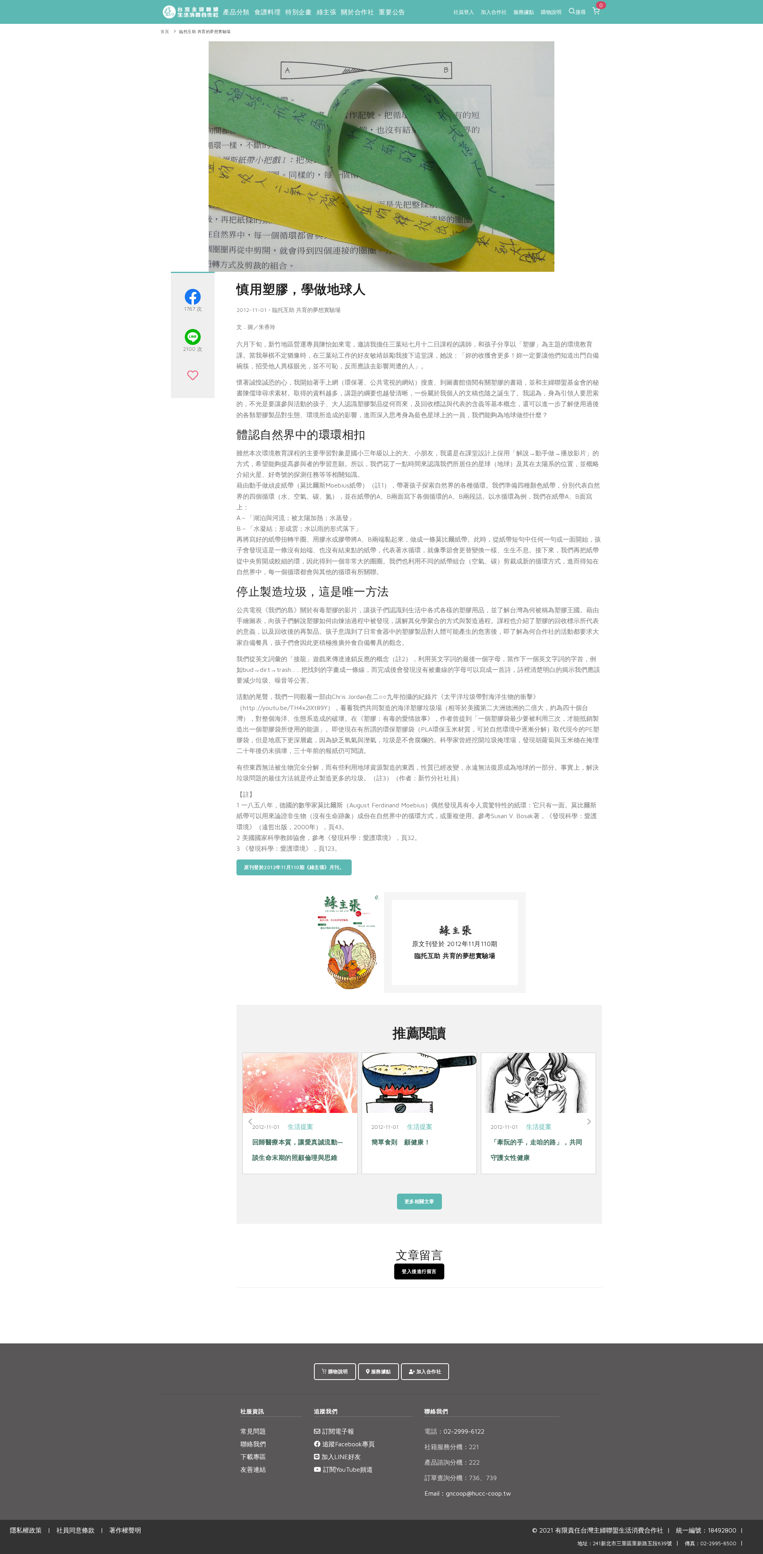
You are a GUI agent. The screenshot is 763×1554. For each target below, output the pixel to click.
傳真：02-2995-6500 (710, 1543)
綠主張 (327, 11)
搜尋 (580, 12)
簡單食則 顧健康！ (401, 1142)
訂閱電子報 (337, 1431)
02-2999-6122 (454, 1431)
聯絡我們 (253, 1444)
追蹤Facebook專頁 (347, 1444)
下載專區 (253, 1456)
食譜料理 (267, 11)
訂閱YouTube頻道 (347, 1469)
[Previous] (250, 1122)
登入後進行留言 (419, 1271)
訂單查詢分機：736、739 (460, 1477)
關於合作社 (357, 11)
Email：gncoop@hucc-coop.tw (467, 1493)
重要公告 (392, 11)
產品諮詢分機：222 (452, 1462)
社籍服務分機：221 (451, 1446)
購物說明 (551, 12)
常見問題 (253, 1431)
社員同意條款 (75, 1530)
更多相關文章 (419, 1201)
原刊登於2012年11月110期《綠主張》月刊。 (294, 867)
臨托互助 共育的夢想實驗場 (205, 31)
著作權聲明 (125, 1530)
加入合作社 (494, 12)
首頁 (165, 31)
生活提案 (300, 1126)
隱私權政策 (26, 1530)
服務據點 (523, 12)
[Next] (588, 1122)
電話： (433, 1431)
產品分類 (236, 11)
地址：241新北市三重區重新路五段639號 (624, 1543)
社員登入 (463, 12)
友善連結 (253, 1469)
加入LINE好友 (340, 1456)
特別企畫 (298, 11)
